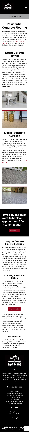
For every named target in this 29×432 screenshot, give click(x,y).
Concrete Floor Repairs (14, 403)
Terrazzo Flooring (14, 397)
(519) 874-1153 (14, 16)
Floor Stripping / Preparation (14, 401)
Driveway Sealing (14, 399)
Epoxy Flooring (14, 391)
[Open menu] (26, 6)
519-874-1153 (16, 414)
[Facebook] (12, 418)
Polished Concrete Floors (14, 393)
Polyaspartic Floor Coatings (14, 395)
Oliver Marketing (15, 429)
